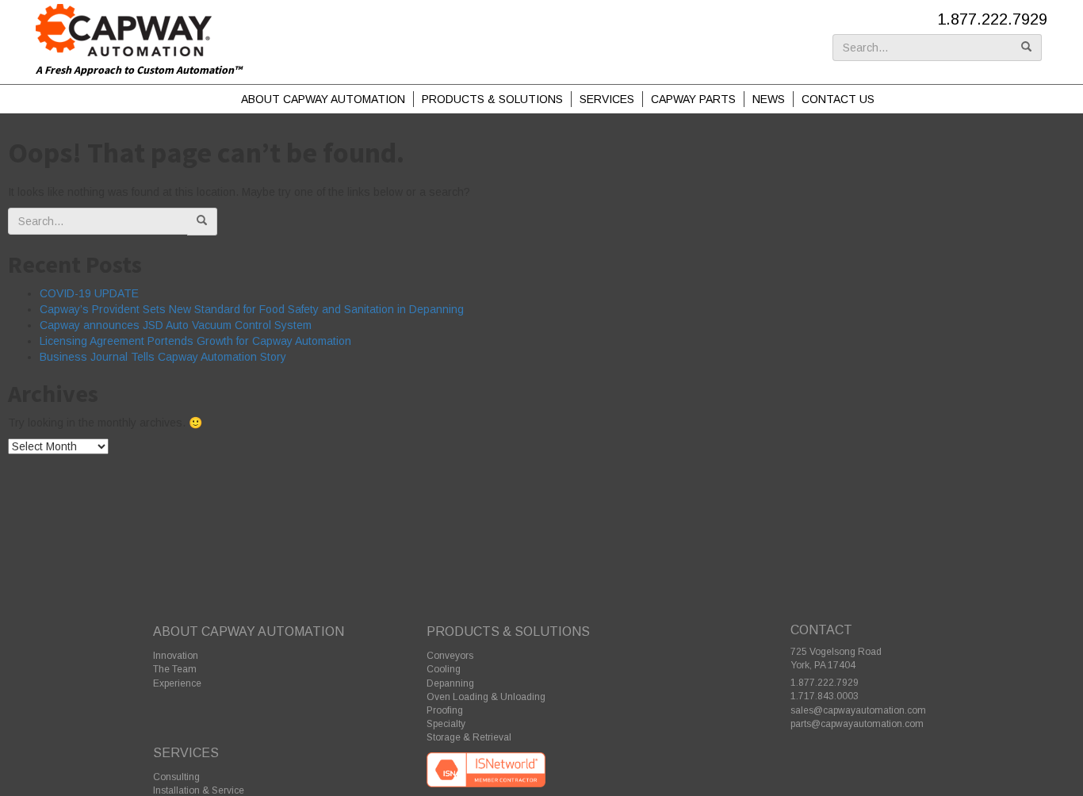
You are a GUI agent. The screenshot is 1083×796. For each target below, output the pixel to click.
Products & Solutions (492, 99)
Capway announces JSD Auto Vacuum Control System (176, 325)
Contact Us (838, 99)
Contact (821, 630)
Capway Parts (693, 99)
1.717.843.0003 (824, 696)
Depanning (450, 683)
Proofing (445, 710)
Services (607, 99)
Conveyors (450, 655)
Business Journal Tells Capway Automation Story (163, 356)
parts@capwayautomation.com (857, 723)
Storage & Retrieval (469, 737)
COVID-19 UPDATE (89, 293)
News (768, 99)
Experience (177, 683)
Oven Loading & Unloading (486, 696)
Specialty (446, 723)
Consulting (176, 777)
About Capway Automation (323, 99)
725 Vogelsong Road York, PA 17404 (836, 658)
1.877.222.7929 (992, 19)
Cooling (444, 669)
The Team (175, 669)
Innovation (175, 655)
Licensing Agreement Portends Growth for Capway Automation (195, 341)
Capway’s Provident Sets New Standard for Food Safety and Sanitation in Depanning (252, 309)
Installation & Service (198, 790)
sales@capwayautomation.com (858, 710)
